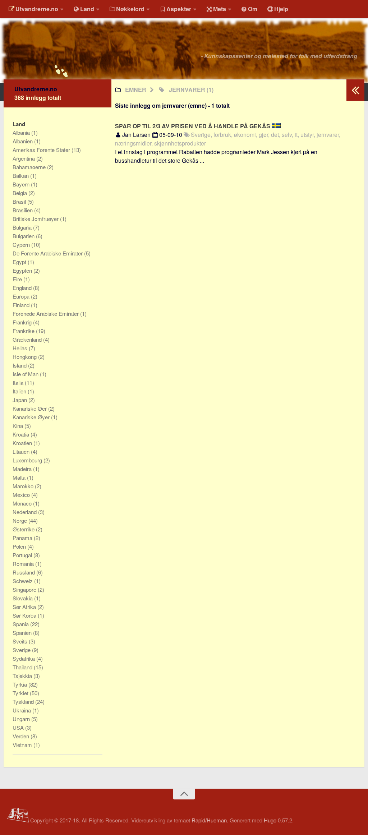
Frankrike (24, 331)
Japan (20, 399)
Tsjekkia (23, 675)
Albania (22, 132)
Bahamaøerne (30, 167)
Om (252, 9)
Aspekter (178, 9)
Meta (219, 9)
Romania (24, 563)
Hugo (270, 820)
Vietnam (23, 744)
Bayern (22, 184)
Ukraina (22, 710)
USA (19, 727)
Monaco (23, 503)
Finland (22, 305)
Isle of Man (26, 374)
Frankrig (23, 322)
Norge (20, 520)
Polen (20, 546)
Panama (23, 537)
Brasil (20, 201)
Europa (22, 296)
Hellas (21, 348)
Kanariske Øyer (32, 417)
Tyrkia (20, 684)
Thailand (23, 667)
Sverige (22, 650)
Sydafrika (24, 658)
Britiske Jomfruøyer (36, 218)
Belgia (20, 193)
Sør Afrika (25, 606)
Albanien (23, 141)
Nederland (25, 512)
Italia (19, 382)
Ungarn (22, 719)
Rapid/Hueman (209, 820)
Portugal (23, 555)
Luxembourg (28, 460)
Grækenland (28, 339)
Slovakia (23, 598)
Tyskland (24, 701)
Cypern (22, 244)
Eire (18, 279)
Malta (20, 477)
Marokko (24, 486)
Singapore (25, 589)
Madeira (23, 468)
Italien (20, 391)
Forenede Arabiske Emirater (46, 313)
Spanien (23, 632)
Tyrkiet (21, 693)
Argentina (24, 158)
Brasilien (23, 210)
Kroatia (22, 434)
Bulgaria (23, 227)
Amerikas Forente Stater (42, 149)
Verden (22, 736)
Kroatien (23, 443)
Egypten (23, 270)
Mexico (22, 494)
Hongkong (25, 356)
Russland (24, 572)
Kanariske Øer (30, 408)
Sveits (21, 641)
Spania (21, 624)
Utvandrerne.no (36, 9)
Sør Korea (25, 615)
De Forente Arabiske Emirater (48, 253)
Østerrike (24, 529)
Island (20, 365)
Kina (18, 425)
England (23, 287)
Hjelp (281, 9)
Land (87, 9)
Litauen (22, 451)
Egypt (20, 262)
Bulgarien (24, 236)
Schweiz (23, 581)
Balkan (21, 175)
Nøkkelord (130, 9)
